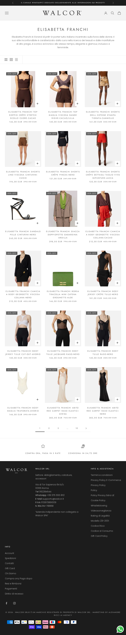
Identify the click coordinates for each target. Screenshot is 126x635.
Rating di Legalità (100, 515)
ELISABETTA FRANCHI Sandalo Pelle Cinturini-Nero (23, 233)
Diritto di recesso (14, 593)
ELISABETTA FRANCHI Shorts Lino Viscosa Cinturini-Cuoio (23, 174)
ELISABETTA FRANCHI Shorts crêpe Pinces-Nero (63, 173)
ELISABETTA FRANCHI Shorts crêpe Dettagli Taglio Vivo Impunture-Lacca (103, 174)
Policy (94, 490)
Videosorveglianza (101, 510)
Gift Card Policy (99, 536)
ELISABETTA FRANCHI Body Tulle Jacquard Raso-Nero (63, 352)
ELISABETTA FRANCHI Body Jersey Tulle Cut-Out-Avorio (23, 352)
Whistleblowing (99, 505)
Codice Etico (98, 525)
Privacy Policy (98, 485)
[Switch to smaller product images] (11, 59)
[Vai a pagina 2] (86, 428)
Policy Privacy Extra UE (102, 495)
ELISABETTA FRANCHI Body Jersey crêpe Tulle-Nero (102, 293)
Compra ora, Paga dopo (18, 578)
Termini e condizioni (101, 475)
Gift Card (10, 568)
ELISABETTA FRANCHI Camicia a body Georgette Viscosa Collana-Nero (23, 294)
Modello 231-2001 (100, 520)
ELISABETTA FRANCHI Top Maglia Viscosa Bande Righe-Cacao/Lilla (63, 115)
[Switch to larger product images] (6, 59)
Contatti (9, 563)
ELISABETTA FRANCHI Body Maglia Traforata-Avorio (23, 409)
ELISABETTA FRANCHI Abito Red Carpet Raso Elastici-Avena (63, 411)
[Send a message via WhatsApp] (120, 629)
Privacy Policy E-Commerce (106, 480)
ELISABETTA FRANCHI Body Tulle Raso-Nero (102, 352)
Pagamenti (11, 588)
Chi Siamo (10, 573)
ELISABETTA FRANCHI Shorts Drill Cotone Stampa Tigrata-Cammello (103, 115)
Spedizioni (10, 558)
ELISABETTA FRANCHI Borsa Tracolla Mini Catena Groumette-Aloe (63, 294)
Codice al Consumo (102, 530)
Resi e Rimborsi (13, 583)
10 (77, 428)
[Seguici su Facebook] (6, 603)
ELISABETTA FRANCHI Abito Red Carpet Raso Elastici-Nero (103, 411)
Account (9, 553)
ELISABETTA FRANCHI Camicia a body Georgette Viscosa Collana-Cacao (103, 234)
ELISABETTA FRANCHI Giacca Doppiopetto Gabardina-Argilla (63, 234)
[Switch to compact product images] (16, 59)
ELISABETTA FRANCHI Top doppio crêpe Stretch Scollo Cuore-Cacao (23, 115)
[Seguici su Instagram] (14, 603)
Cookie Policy (98, 500)
